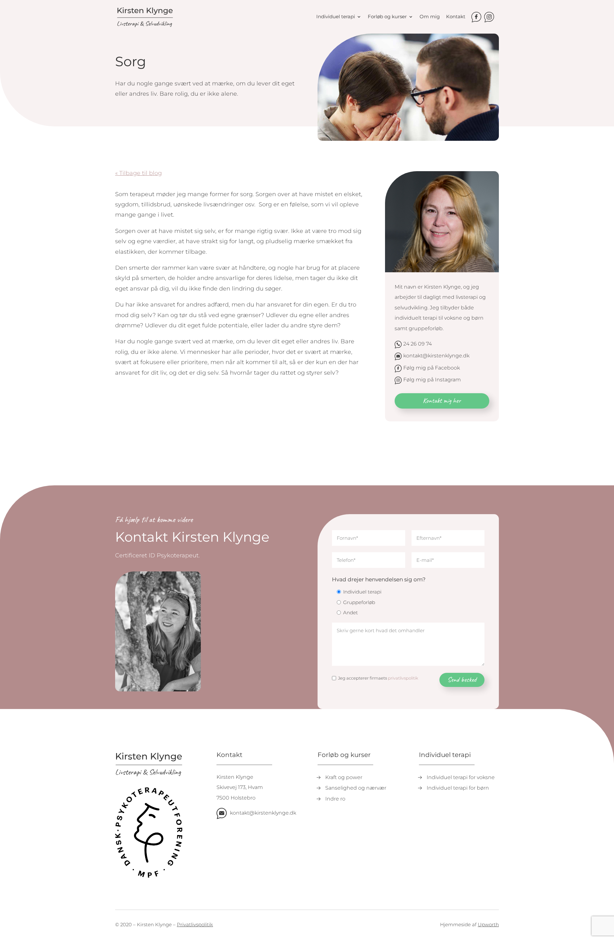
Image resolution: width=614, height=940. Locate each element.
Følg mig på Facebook (431, 368)
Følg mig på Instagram (432, 380)
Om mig (430, 17)
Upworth (488, 924)
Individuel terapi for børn (458, 788)
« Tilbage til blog (138, 173)
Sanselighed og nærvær (355, 788)
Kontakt (455, 17)
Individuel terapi (335, 17)
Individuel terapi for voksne (461, 777)
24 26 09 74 (417, 344)
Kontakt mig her (442, 400)
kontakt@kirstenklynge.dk (436, 356)
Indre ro (335, 799)
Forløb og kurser (387, 17)
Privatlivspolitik (195, 924)
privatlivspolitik (403, 678)
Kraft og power (343, 777)
